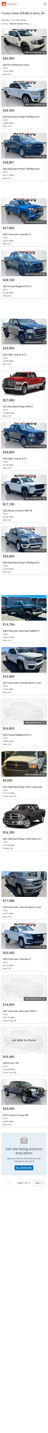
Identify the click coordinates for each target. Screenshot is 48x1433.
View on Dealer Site (33, 52)
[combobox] (20, 24)
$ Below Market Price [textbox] (19, 24)
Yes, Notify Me (24, 1167)
